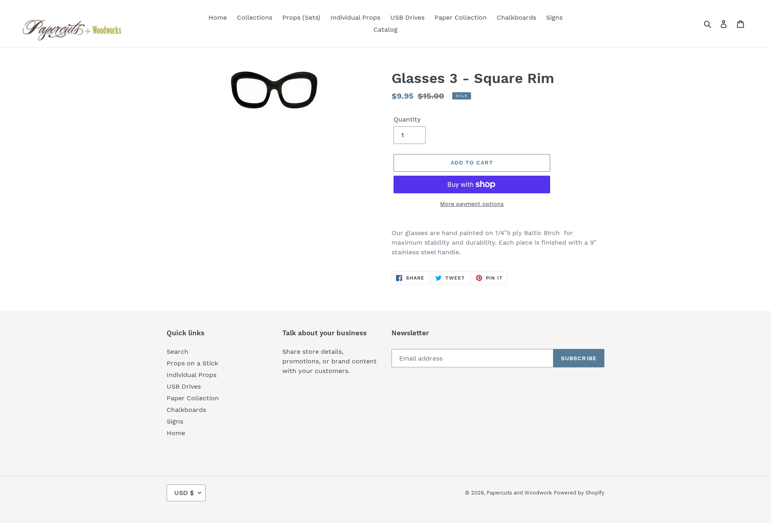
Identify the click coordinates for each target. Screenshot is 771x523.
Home (176, 433)
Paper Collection (193, 398)
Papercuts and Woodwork (519, 493)
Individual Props (191, 375)
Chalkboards (186, 410)
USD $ (184, 493)
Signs (175, 421)
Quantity (407, 119)
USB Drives (184, 386)
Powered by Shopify (579, 493)
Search (177, 351)
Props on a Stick (192, 363)
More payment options (472, 204)
